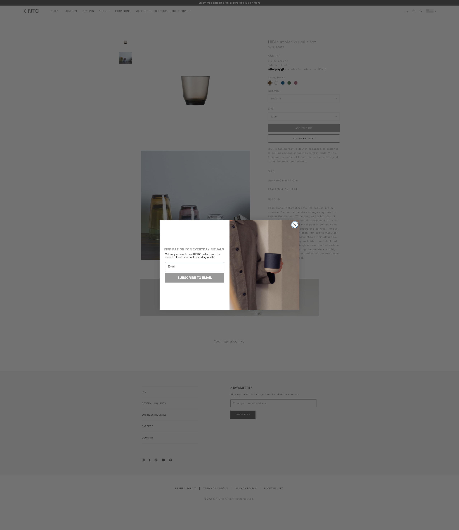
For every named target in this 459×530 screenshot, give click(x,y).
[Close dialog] (295, 225)
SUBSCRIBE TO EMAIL (195, 278)
